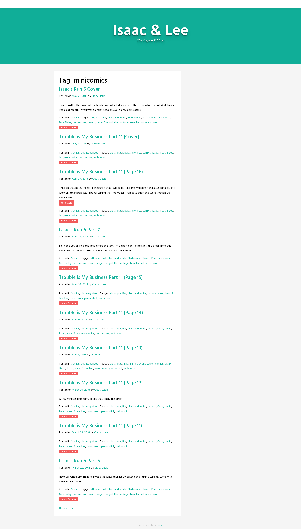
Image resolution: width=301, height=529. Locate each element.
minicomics (163, 118)
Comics (75, 118)
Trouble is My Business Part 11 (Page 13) (101, 348)
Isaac (155, 153)
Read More (66, 203)
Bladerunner (134, 118)
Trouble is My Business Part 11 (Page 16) (101, 172)
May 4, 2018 (79, 143)
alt (92, 118)
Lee (61, 157)
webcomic (151, 122)
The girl (108, 122)
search (91, 122)
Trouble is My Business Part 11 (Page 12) (101, 383)
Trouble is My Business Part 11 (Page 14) (101, 313)
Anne (125, 364)
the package (121, 122)
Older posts (66, 508)
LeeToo (160, 525)
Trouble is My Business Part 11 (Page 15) (101, 278)
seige (100, 122)
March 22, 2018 (81, 468)
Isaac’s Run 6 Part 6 (79, 461)
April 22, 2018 (80, 237)
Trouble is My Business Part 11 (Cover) (99, 137)
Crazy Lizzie (98, 96)
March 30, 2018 (81, 390)
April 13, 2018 (79, 319)
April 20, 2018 (80, 284)
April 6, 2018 (79, 354)
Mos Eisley (65, 122)
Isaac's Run (149, 118)
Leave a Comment (68, 127)
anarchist (100, 118)
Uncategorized (89, 153)
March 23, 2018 (81, 432)
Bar (124, 293)
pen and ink (79, 122)
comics (146, 153)
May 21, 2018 (79, 96)
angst (117, 153)
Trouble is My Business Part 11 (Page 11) (100, 426)
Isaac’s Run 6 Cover (79, 89)
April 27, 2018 (80, 179)
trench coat (137, 122)
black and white (117, 118)
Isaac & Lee (166, 153)
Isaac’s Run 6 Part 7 (79, 230)
